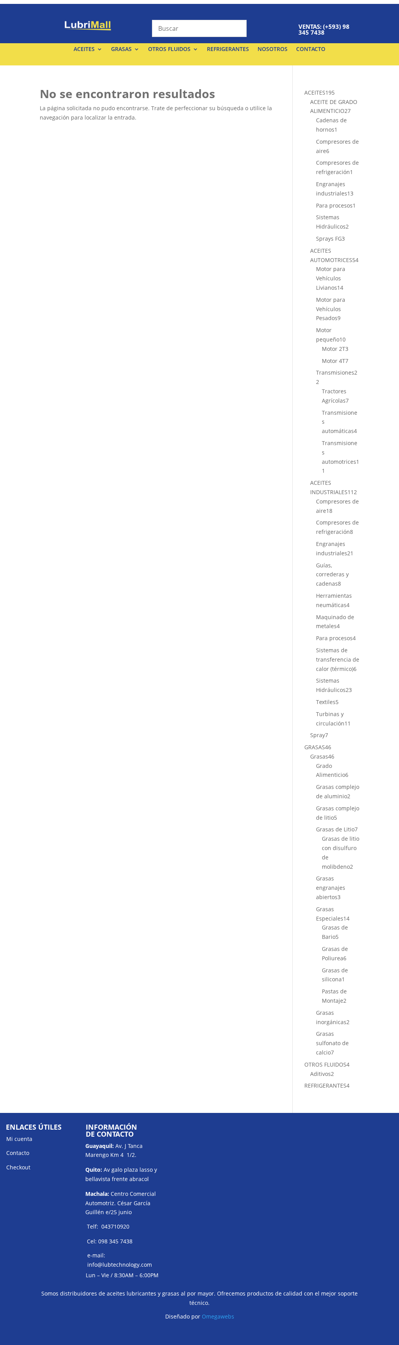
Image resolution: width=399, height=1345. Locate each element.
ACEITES (84, 49)
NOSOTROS (273, 49)
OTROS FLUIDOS (169, 49)
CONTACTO (310, 49)
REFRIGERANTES (228, 49)
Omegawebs (218, 1316)
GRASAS (121, 49)
